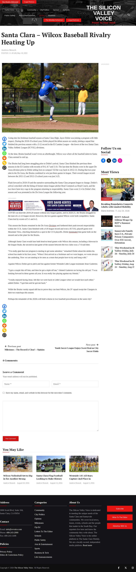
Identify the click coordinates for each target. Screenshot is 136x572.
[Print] (4, 158)
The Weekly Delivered (10, 2)
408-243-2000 (12, 532)
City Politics (44, 10)
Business (51, 16)
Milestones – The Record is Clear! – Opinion (24, 350)
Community (31, 10)
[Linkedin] (4, 148)
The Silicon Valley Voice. (24, 568)
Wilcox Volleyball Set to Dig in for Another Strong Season (17, 478)
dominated (73, 232)
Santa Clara (9, 10)
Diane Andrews (107, 211)
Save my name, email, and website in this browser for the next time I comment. (39, 393)
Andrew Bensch (8, 50)
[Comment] (4, 168)
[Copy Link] (4, 163)
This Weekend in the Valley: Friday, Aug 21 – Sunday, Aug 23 (125, 264)
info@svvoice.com (14, 529)
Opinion (56, 10)
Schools (66, 10)
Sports (41, 16)
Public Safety (10, 16)
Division (52, 225)
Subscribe (120, 509)
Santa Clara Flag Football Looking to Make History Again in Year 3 (49, 478)
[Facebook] (4, 139)
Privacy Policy (6, 552)
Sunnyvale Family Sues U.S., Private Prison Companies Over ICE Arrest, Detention (123, 236)
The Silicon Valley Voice (103, 13)
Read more (87, 545)
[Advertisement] (117, 106)
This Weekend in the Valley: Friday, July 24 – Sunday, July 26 (125, 250)
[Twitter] (4, 144)
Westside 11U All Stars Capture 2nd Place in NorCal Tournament (81, 478)
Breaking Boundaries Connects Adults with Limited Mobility (117, 205)
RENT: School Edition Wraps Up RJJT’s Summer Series (123, 221)
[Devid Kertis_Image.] (53, 205)
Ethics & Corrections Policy (11, 555)
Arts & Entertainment (27, 16)
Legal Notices (29, 2)
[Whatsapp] (4, 153)
